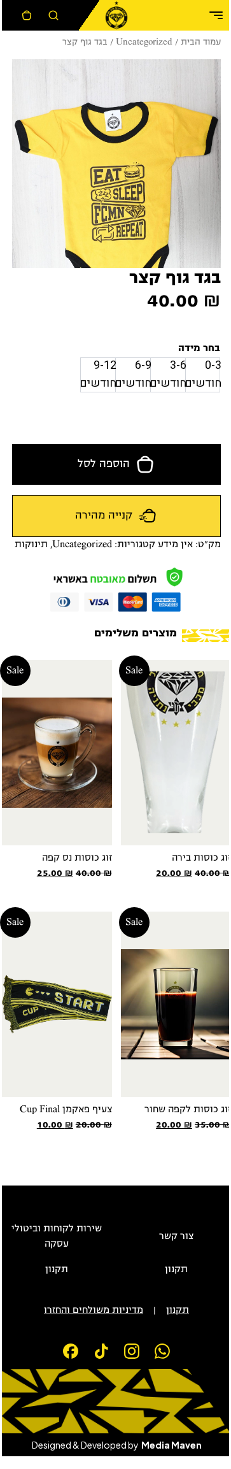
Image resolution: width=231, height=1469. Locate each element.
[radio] (202, 374)
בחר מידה (199, 348)
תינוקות (31, 544)
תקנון (176, 1269)
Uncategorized (144, 42)
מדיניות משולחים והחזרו (93, 1310)
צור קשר (176, 1236)
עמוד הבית (201, 42)
